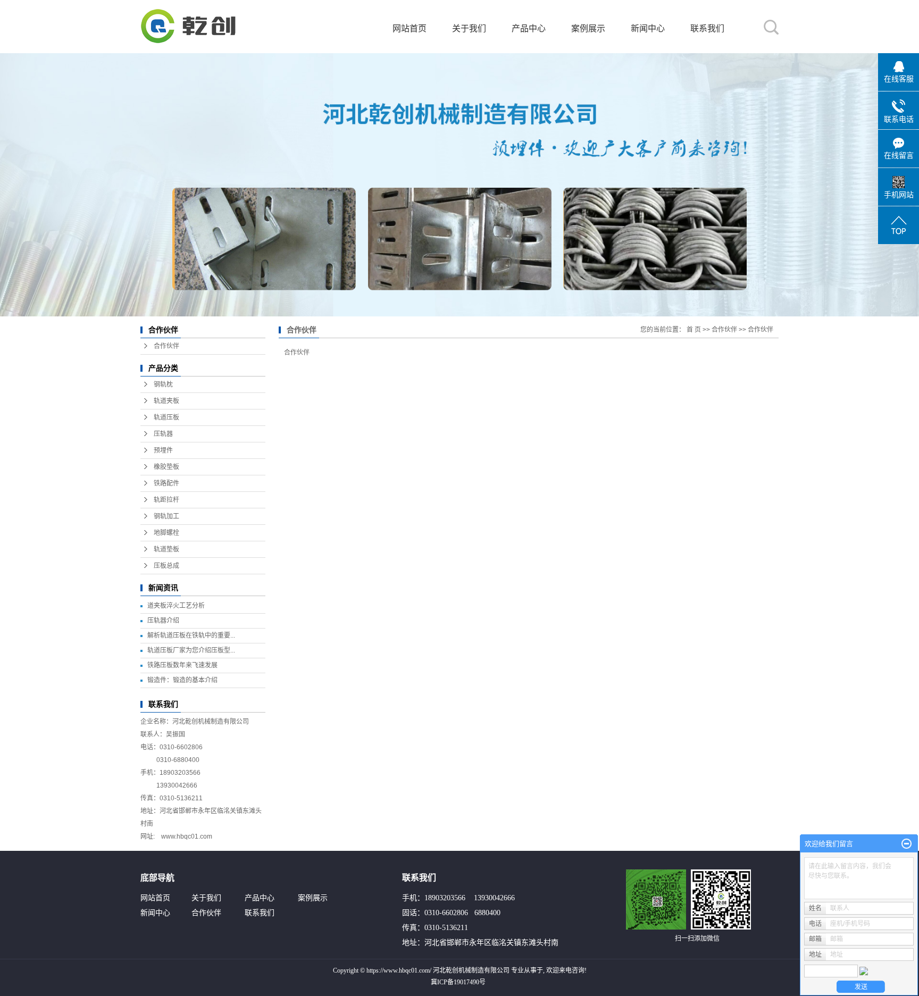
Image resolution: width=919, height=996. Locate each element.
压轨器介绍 (163, 620)
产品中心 (529, 28)
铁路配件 (166, 483)
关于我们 (469, 28)
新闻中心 (648, 28)
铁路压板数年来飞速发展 (182, 665)
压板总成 (166, 566)
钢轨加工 (166, 516)
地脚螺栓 (166, 533)
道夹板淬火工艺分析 (176, 605)
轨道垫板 (166, 549)
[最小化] (906, 844)
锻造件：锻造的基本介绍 (182, 680)
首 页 (694, 329)
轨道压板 (166, 417)
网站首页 (409, 28)
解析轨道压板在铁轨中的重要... (191, 635)
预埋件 (163, 450)
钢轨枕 (163, 384)
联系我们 (707, 28)
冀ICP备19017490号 (458, 982)
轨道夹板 (166, 401)
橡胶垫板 (166, 467)
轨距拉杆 (166, 500)
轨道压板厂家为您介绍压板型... (191, 650)
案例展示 (588, 28)
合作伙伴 (166, 346)
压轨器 (163, 434)
